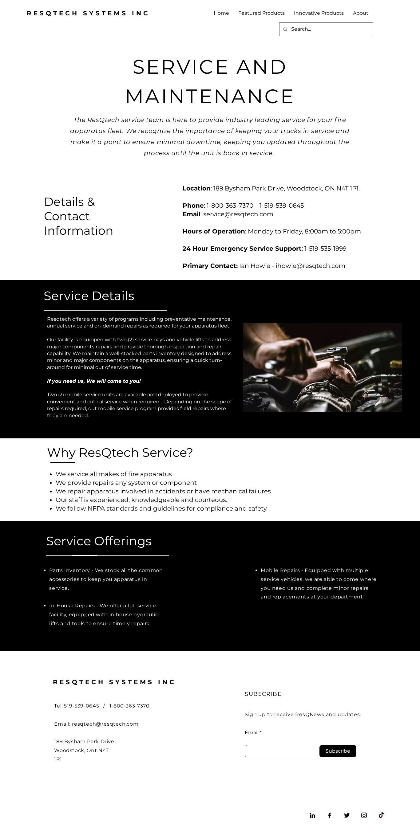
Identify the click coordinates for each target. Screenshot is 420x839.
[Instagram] (364, 815)
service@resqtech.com (238, 214)
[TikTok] (381, 815)
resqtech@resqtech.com (105, 724)
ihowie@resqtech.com (310, 265)
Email (252, 732)
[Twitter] (347, 815)
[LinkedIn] (312, 815)
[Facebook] (329, 815)
